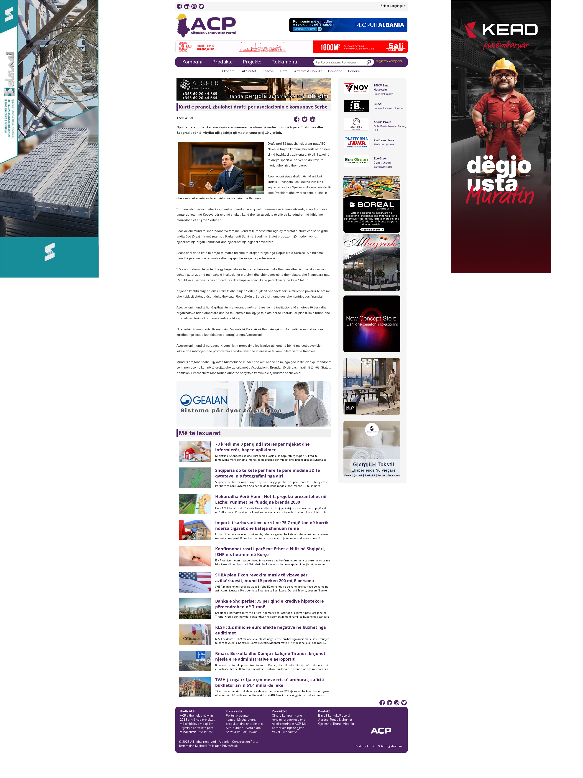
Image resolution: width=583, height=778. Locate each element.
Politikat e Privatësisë (223, 746)
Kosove (268, 71)
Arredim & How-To (308, 71)
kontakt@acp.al (339, 715)
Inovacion (335, 71)
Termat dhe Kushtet (192, 746)
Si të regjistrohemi (390, 746)
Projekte (252, 62)
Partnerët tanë (365, 746)
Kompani (192, 62)
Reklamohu (284, 62)
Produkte (222, 62)
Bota (284, 71)
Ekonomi (228, 71)
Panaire (354, 71)
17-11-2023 (184, 118)
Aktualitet (249, 71)
